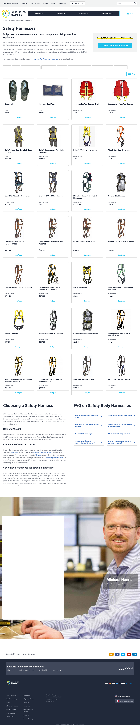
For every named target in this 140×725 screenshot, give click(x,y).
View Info (18, 117)
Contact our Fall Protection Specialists (45, 59)
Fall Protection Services (12, 706)
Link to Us (26, 715)
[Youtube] (129, 654)
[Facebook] (117, 654)
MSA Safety (61, 67)
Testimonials (62, 3)
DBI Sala (6, 67)
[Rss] (111, 654)
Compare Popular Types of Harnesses (115, 45)
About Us (24, 3)
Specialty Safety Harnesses (102, 67)
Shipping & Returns (28, 699)
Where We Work (35, 3)
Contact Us (26, 706)
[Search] (135, 3)
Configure (87, 117)
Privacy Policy (27, 695)
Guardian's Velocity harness (42, 453)
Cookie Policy (9, 716)
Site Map (26, 702)
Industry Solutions (11, 709)
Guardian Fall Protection (30, 67)
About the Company (11, 699)
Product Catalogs (28, 719)
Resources (83, 14)
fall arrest (38, 455)
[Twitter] (123, 654)
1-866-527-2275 (78, 3)
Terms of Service (10, 713)
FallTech (16, 67)
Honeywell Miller (48, 67)
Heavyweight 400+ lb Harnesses (79, 67)
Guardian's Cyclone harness (53, 458)
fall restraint (15, 453)
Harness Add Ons (120, 67)
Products (38, 14)
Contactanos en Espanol (28, 711)
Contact (53, 3)
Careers (8, 702)
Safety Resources (11, 695)
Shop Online (106, 14)
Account (45, 3)
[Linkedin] (134, 654)
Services (60, 14)
